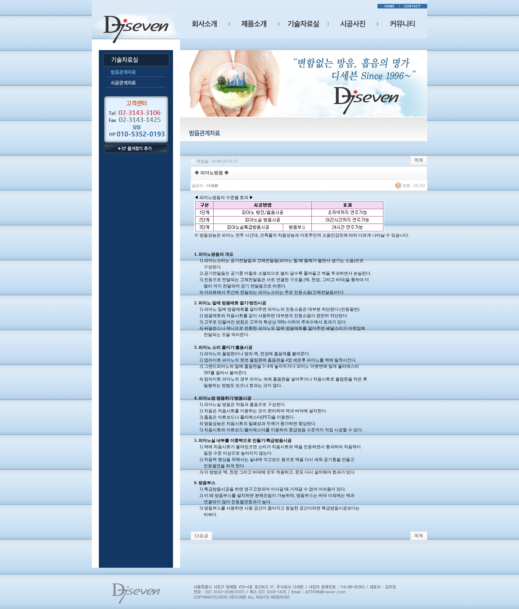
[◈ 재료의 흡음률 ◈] (201, 535)
